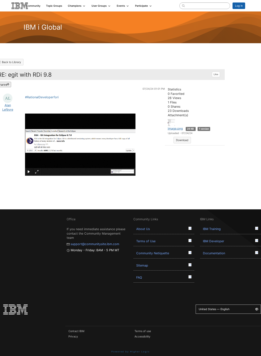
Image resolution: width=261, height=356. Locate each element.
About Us (143, 229)
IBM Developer (213, 241)
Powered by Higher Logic (130, 351)
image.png (175, 128)
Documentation (214, 253)
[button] (77, 6)
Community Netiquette (152, 253)
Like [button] (216, 74)
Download (182, 140)
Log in (239, 5)
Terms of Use (146, 241)
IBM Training (212, 229)
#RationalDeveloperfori (42, 97)
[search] (183, 5)
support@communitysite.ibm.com (95, 244)
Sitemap (142, 265)
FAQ (139, 277)
